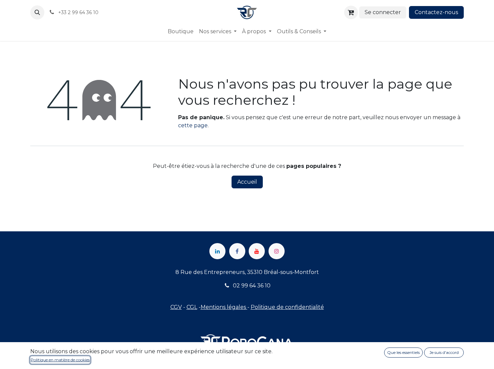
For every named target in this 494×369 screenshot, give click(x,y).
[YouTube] (257, 251)
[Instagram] (277, 251)
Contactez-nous (436, 12)
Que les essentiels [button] (403, 352)
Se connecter (383, 12)
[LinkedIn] (217, 251)
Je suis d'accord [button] (444, 352)
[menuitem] (180, 31)
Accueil (247, 182)
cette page (193, 125)
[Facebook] (237, 251)
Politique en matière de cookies (60, 359)
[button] (37, 12)
